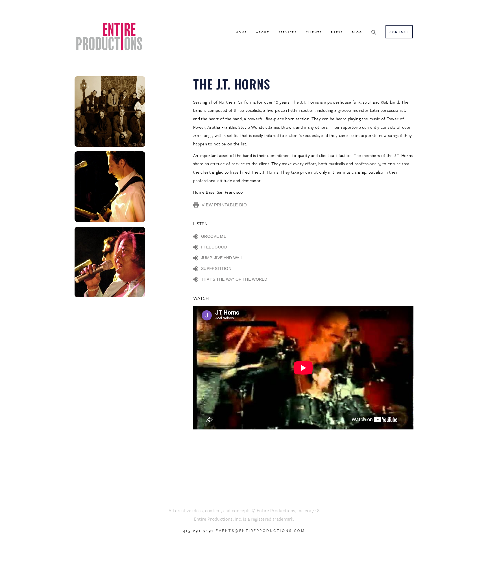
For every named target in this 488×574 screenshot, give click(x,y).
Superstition (216, 268)
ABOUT (262, 32)
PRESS (337, 32)
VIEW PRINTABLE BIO (224, 204)
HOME (241, 32)
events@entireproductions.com (260, 530)
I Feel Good (214, 247)
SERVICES (287, 32)
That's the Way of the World (234, 279)
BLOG (357, 32)
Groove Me (213, 236)
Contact (399, 32)
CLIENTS (314, 32)
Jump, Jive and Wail (222, 258)
